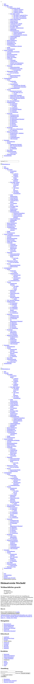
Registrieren (7, 679)
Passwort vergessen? (9, 682)
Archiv (17, 612)
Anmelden (3, 676)
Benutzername (19, 671)
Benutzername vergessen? (10, 680)
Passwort (18, 673)
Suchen (2, 161)
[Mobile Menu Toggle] (1, 1)
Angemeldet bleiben (7, 675)
